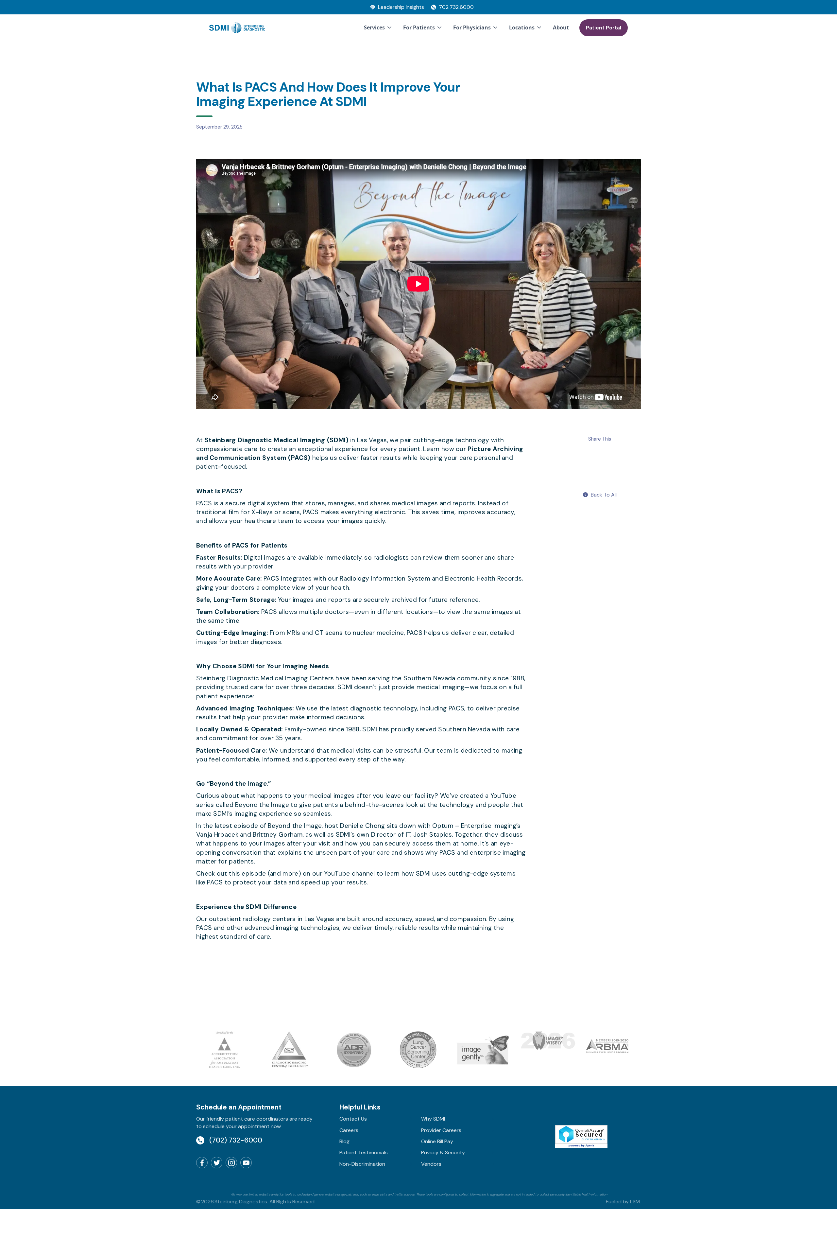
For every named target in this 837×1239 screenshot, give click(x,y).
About (561, 27)
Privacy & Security (443, 1152)
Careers (348, 1130)
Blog (344, 1141)
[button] (378, 27)
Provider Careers (441, 1130)
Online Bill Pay (437, 1141)
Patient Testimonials (363, 1152)
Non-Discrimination (362, 1163)
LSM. (635, 1201)
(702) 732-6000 (235, 1140)
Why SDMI (433, 1118)
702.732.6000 (456, 7)
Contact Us (353, 1118)
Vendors (431, 1163)
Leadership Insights (401, 7)
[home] (237, 28)
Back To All (604, 494)
